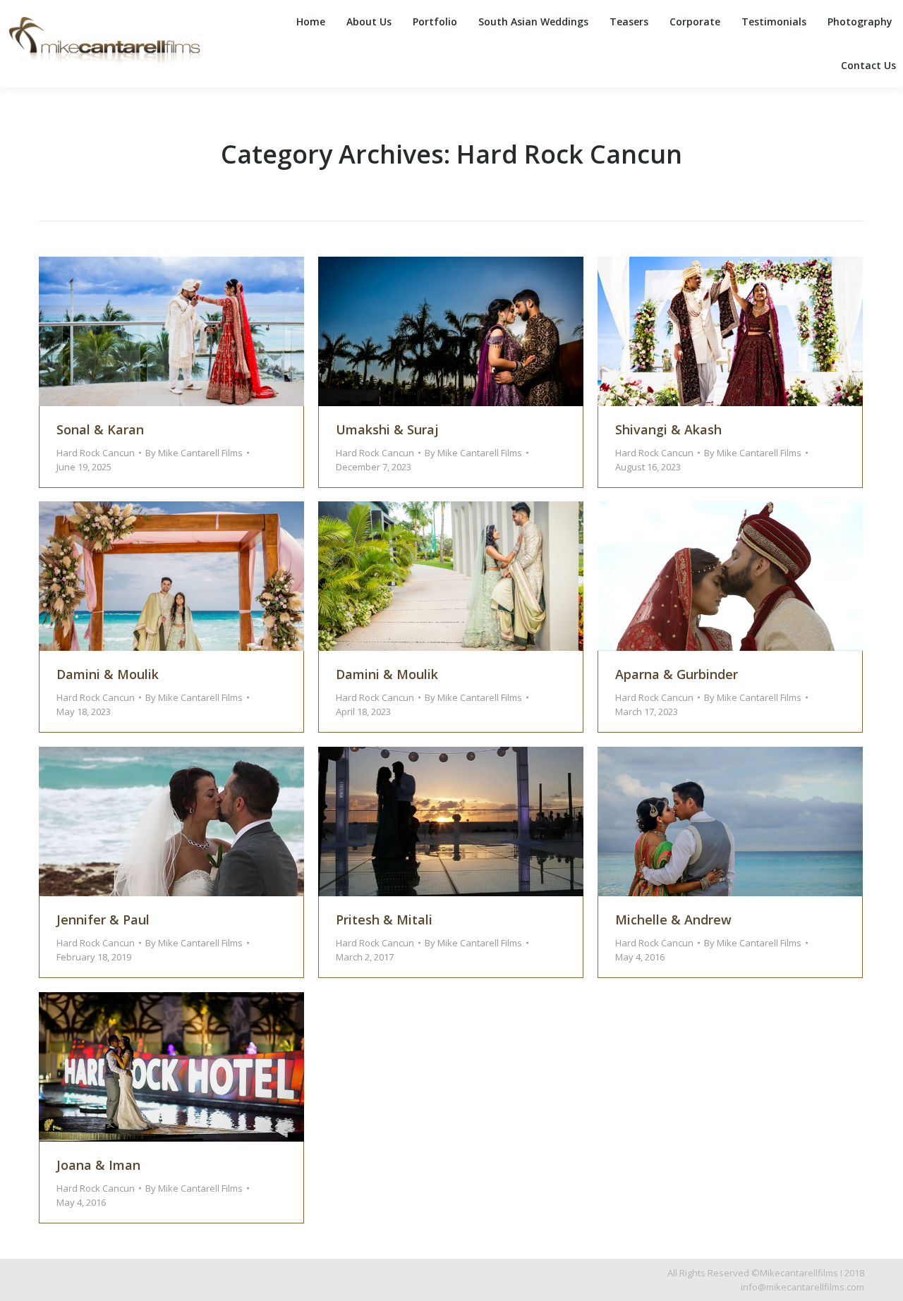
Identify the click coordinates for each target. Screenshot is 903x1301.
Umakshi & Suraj (387, 429)
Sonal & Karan (100, 429)
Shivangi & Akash (668, 429)
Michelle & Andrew (673, 919)
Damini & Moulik (107, 674)
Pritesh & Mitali (384, 919)
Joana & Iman (98, 1164)
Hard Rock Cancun (95, 452)
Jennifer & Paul (103, 919)
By (194, 452)
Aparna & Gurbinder (676, 674)
